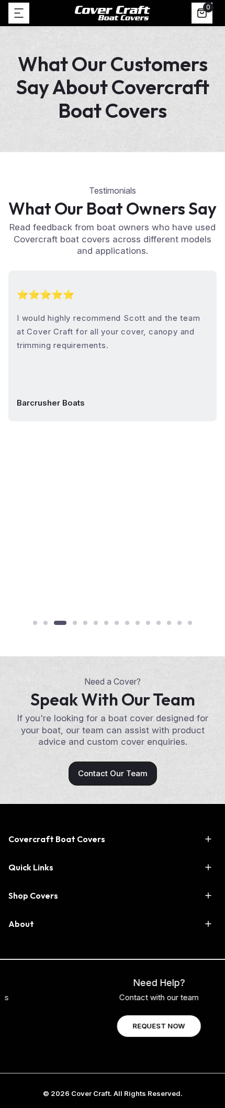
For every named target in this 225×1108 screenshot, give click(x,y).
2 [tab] (45, 623)
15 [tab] (190, 623)
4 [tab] (75, 623)
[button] (18, 13)
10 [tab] (138, 623)
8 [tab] (117, 623)
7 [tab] (106, 623)
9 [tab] (127, 623)
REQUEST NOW (112, 1026)
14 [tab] (179, 623)
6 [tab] (96, 623)
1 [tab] (35, 623)
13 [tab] (169, 623)
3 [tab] (60, 623)
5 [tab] (85, 623)
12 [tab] (158, 623)
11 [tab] (148, 623)
